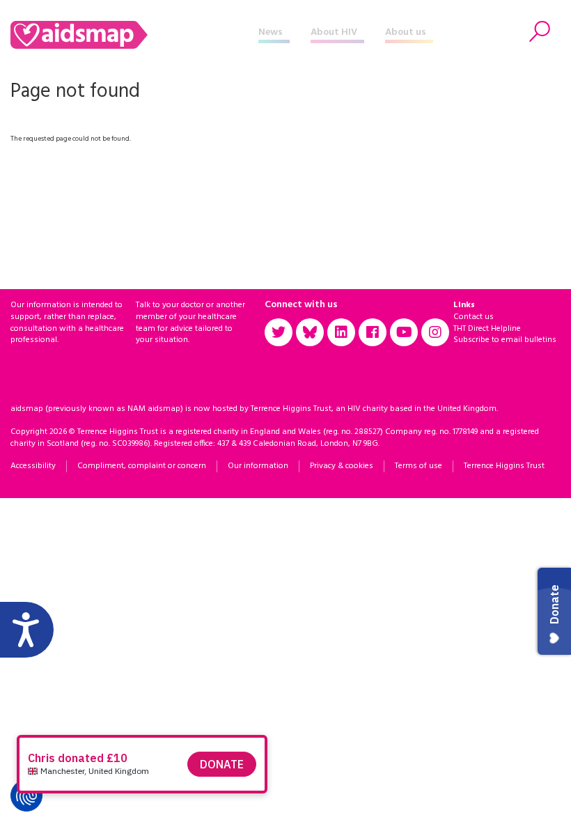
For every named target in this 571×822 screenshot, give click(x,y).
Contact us (473, 317)
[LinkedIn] (341, 332)
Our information (258, 466)
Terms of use (418, 466)
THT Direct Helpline (487, 329)
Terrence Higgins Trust (504, 466)
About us (405, 32)
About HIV (334, 32)
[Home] (134, 35)
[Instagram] (435, 332)
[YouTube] (404, 332)
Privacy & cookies (341, 466)
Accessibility (33, 466)
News (270, 32)
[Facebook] (372, 332)
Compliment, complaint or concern (141, 466)
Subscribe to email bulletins (504, 340)
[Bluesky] (310, 332)
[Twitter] (278, 332)
